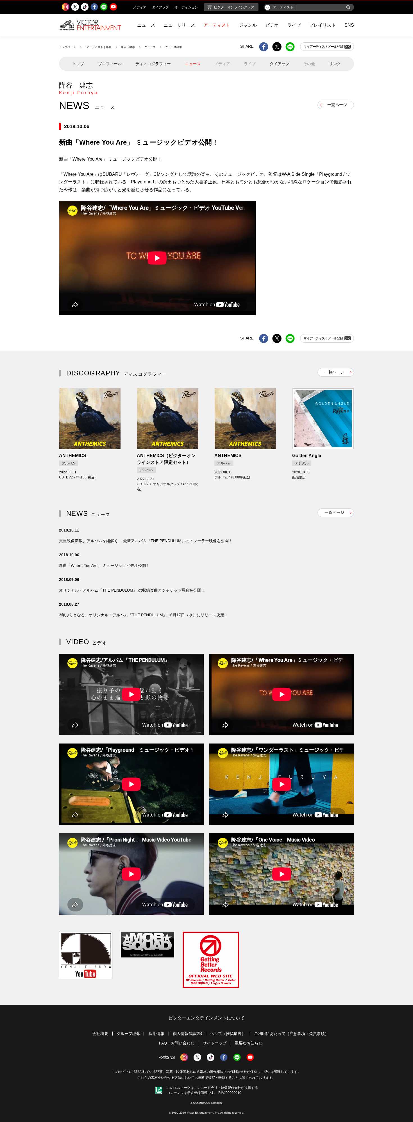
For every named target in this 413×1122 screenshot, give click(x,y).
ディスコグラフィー (153, 63)
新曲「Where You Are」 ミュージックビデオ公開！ (104, 565)
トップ (78, 63)
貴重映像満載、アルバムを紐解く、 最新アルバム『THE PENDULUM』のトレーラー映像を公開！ (146, 541)
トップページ (67, 47)
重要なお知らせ (248, 1043)
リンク (335, 63)
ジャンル (248, 25)
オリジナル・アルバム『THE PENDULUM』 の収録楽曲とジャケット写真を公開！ (132, 590)
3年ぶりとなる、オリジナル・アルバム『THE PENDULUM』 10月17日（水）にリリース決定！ (143, 615)
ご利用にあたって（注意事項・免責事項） (291, 1033)
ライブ (294, 25)
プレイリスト (322, 25)
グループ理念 (128, 1033)
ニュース (146, 25)
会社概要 (100, 1033)
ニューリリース (179, 25)
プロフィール (110, 63)
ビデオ (272, 25)
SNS (349, 25)
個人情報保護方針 (188, 1033)
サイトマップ (214, 1043)
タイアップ (279, 63)
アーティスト (216, 25)
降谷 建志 (128, 47)
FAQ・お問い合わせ (176, 1043)
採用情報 (156, 1033)
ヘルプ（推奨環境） (228, 1033)
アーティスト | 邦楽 (98, 47)
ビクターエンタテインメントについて (206, 1018)
